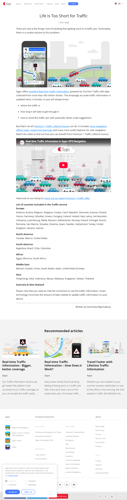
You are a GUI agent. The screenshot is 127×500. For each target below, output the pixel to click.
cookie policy (13, 475)
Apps (18, 4)
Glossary (98, 469)
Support (50, 4)
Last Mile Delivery (72, 436)
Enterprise (28, 4)
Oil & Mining (69, 452)
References (99, 430)
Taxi (67, 444)
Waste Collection (71, 468)
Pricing (98, 461)
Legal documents (102, 473)
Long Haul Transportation (75, 432)
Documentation (41, 459)
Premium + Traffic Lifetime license (51, 126)
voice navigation (98, 126)
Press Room (100, 442)
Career (98, 434)
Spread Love (100, 438)
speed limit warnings (41, 130)
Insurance (69, 456)
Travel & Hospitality (72, 460)
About (63, 4)
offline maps (22, 130)
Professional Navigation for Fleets (48, 432)
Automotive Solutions (43, 436)
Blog (57, 4)
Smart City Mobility (72, 464)
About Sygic (100, 426)
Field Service (70, 448)
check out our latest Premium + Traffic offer (67, 198)
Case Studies (40, 455)
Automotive (38, 4)
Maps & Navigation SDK (44, 440)
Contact (98, 446)
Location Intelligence (73, 472)
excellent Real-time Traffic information (49, 91)
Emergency (69, 440)
